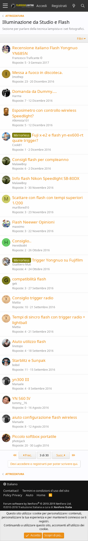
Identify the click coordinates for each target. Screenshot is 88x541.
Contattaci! (11, 491)
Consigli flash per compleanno (40, 159)
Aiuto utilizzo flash (29, 341)
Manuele (18, 384)
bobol (15, 365)
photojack (18, 441)
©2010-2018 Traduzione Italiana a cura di (37, 507)
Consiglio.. (21, 241)
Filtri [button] (80, 38)
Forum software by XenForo (37, 503)
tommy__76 (19, 403)
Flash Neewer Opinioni (33, 222)
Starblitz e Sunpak (29, 360)
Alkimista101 (20, 120)
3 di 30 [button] (44, 455)
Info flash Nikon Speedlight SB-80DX (45, 178)
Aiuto (29, 495)
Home (41, 495)
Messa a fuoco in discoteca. (37, 72)
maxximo (18, 227)
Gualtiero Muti (21, 264)
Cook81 (17, 145)
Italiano (12, 484)
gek (14, 284)
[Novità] (73, 5)
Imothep (17, 77)
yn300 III (20, 379)
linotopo (17, 346)
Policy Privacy (12, 495)
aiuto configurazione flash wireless (44, 417)
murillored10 (20, 207)
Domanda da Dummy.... (34, 91)
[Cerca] (82, 5)
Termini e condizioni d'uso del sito (45, 491)
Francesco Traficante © (27, 58)
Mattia (16, 302)
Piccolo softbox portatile (34, 436)
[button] (5, 6)
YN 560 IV (21, 398)
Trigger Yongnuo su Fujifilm (57, 260)
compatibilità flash (29, 279)
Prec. (28, 455)
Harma (16, 96)
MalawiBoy (19, 164)
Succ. (60, 455)
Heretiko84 (19, 246)
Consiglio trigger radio (32, 297)
